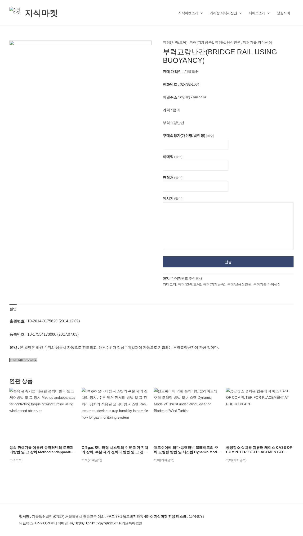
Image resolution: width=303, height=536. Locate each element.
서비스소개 (257, 13)
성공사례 (283, 13)
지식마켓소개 (188, 13)
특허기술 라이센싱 (257, 42)
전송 (228, 262)
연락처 (172, 177)
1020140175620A (23, 360)
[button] (200, 13)
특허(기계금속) (201, 42)
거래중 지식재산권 (223, 13)
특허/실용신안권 (228, 42)
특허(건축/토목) (175, 42)
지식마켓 (41, 13)
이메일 (172, 157)
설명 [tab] (13, 309)
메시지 (172, 198)
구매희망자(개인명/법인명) (188, 135)
